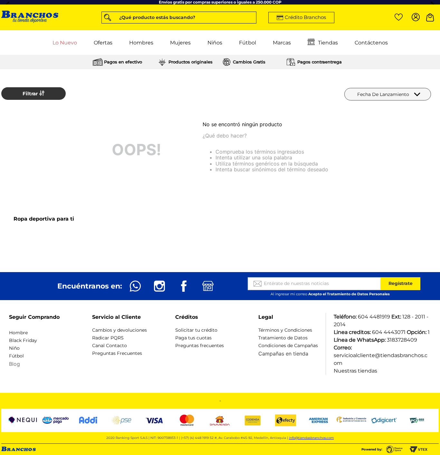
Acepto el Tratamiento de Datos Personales (349, 294)
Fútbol (247, 42)
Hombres (141, 42)
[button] (178, 17)
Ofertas (103, 42)
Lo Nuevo (65, 42)
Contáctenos (371, 42)
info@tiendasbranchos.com (311, 438)
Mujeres (180, 42)
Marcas (282, 42)
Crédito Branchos (305, 17)
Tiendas (328, 42)
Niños (214, 42)
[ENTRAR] (414, 17)
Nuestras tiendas (355, 371)
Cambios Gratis (249, 61)
